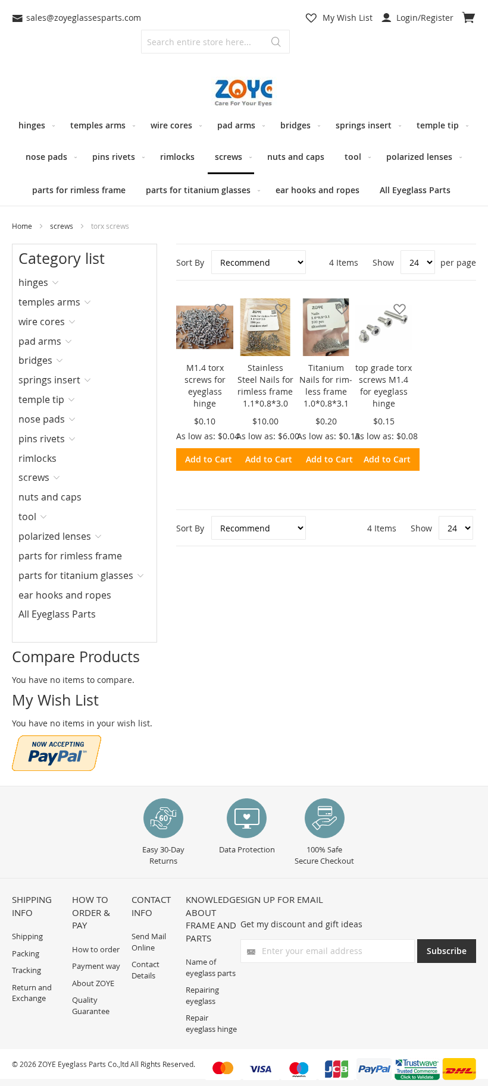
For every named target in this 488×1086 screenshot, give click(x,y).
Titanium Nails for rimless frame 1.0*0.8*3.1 (325, 385)
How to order (96, 949)
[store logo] (244, 93)
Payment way (96, 966)
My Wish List (348, 17)
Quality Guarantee (91, 1005)
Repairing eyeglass (202, 995)
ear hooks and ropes (64, 595)
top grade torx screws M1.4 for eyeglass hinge (383, 385)
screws (62, 226)
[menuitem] (34, 125)
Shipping (27, 936)
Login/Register (423, 17)
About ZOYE (93, 983)
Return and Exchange (32, 993)
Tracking (26, 970)
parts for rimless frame (70, 555)
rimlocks (37, 458)
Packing (25, 953)
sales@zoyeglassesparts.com (83, 17)
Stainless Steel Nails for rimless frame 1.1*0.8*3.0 (265, 385)
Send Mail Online (149, 942)
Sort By (190, 262)
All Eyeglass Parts (57, 614)
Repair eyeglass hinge (211, 1023)
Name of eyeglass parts (211, 967)
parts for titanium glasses (75, 575)
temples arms (49, 302)
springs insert (49, 379)
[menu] (244, 157)
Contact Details (145, 970)
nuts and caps (50, 496)
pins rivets (41, 438)
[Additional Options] (56, 767)
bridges (35, 360)
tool (27, 516)
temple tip (41, 399)
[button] (217, 308)
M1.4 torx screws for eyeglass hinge (205, 385)
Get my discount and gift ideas (301, 924)
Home (23, 226)
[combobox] (215, 41)
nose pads (41, 419)
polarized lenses (54, 536)
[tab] (57, 282)
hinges (33, 282)
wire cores (41, 321)
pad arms (39, 341)
